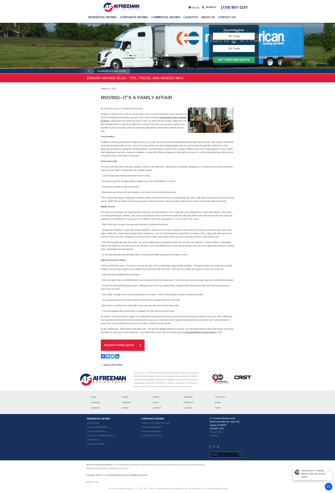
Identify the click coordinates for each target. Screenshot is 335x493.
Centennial (95, 402)
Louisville (188, 408)
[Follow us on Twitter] (214, 447)
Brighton (156, 397)
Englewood (188, 402)
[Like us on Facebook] (210, 447)
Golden (218, 402)
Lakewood (95, 408)
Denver (156, 402)
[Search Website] (239, 455)
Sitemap (213, 435)
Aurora (94, 397)
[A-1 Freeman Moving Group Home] (121, 7)
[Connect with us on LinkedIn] (218, 447)
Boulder (125, 397)
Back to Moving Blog (113, 365)
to (234, 42)
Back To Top (92, 482)
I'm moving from (234, 30)
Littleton (125, 408)
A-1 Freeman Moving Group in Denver (198, 332)
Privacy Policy (216, 432)
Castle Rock (220, 397)
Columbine (126, 402)
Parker (217, 408)
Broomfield (188, 397)
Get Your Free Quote (234, 59)
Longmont (157, 408)
